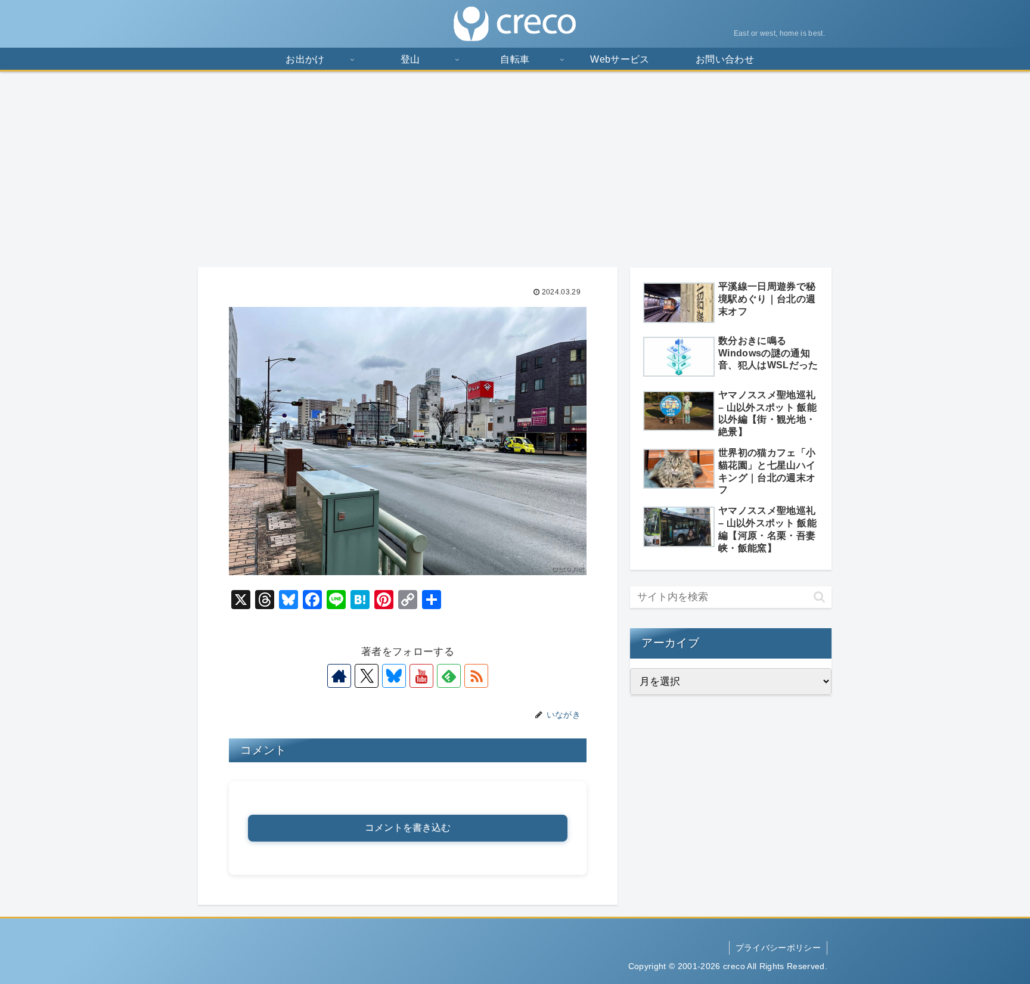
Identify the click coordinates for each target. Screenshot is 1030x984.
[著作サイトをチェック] (339, 676)
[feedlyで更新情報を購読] (449, 676)
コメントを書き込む (408, 827)
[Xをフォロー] (367, 676)
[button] (819, 597)
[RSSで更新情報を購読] (476, 676)
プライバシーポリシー (778, 947)
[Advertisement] (515, 169)
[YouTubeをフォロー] (421, 676)
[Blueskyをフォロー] (394, 676)
